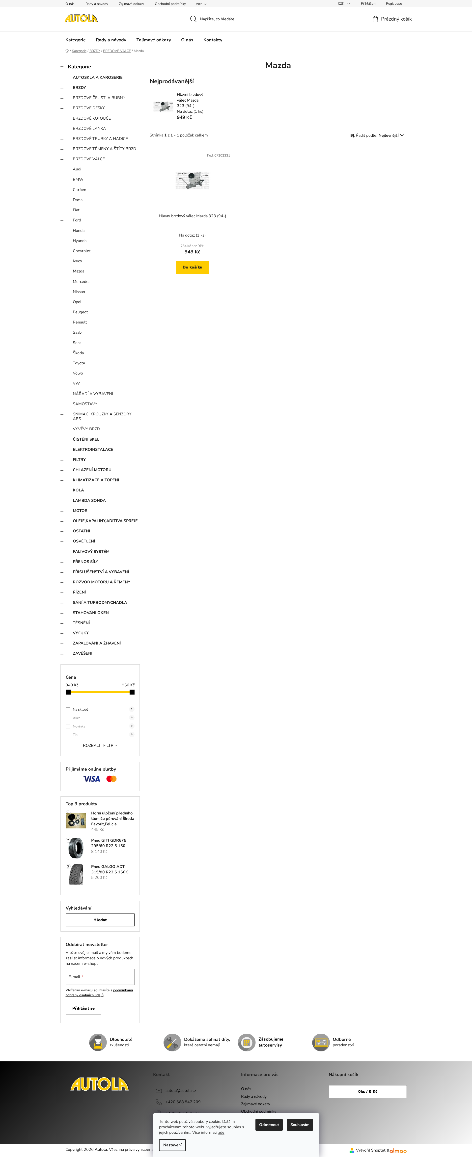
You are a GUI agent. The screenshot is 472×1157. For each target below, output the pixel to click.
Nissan (79, 292)
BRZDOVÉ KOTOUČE (92, 118)
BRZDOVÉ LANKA (89, 128)
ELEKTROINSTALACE (93, 449)
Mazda (78, 271)
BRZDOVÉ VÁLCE (89, 159)
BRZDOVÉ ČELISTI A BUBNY (99, 98)
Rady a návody (96, 3)
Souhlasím (299, 1125)
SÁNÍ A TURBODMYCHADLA (100, 602)
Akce (103, 718)
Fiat (76, 210)
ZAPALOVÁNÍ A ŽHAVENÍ (97, 643)
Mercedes (81, 281)
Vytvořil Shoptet (371, 1150)
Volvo (78, 373)
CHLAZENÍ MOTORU (92, 470)
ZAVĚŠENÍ (82, 653)
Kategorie (79, 66)
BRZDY (79, 87)
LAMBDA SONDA (89, 500)
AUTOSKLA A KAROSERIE (98, 77)
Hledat (100, 920)
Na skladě (103, 709)
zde (221, 1132)
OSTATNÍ (81, 531)
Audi (77, 169)
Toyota (79, 363)
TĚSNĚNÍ (81, 623)
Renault (80, 322)
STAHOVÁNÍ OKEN (91, 613)
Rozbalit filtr (98, 745)
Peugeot (80, 312)
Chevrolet (82, 251)
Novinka (103, 726)
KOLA (78, 490)
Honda (78, 230)
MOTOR (80, 510)
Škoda (78, 353)
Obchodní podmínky (170, 3)
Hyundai (80, 240)
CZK (341, 3)
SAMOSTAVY (85, 404)
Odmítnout (269, 1125)
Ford (77, 220)
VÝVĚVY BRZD (86, 429)
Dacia (78, 200)
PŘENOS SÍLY (85, 562)
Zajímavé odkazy (131, 3)
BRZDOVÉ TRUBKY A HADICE (100, 138)
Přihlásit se (83, 1008)
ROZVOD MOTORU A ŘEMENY (101, 582)
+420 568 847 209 (183, 1102)
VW (76, 383)
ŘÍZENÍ (79, 592)
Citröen (79, 189)
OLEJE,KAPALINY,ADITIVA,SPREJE (105, 521)
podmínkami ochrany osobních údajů (99, 992)
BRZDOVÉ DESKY (89, 108)
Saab (77, 332)
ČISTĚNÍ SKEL (86, 439)
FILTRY (79, 459)
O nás (70, 3)
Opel (77, 302)
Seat (77, 343)
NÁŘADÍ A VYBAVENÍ (93, 394)
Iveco (77, 261)
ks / (367, 1091)
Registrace (394, 3)
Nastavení (172, 1145)
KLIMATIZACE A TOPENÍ (96, 480)
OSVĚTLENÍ (84, 541)
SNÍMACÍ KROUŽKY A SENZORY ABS (102, 416)
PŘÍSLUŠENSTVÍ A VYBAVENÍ (101, 572)
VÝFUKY (81, 633)
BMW (78, 179)
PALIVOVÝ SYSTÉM (91, 551)
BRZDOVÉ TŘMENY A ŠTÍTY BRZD (104, 149)
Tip (103, 734)
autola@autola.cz (181, 1090)
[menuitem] (75, 39)
